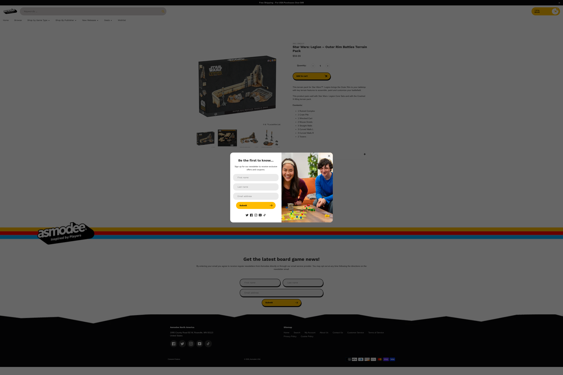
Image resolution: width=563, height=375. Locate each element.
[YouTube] (260, 215)
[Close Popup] (329, 156)
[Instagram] (255, 215)
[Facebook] (251, 215)
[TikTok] (264, 215)
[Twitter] (247, 215)
